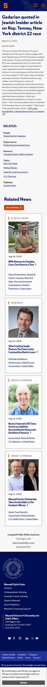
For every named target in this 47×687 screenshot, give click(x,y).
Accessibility (22, 655)
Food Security (21, 511)
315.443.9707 (23, 546)
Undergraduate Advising (15, 592)
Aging (11, 511)
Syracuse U (37, 658)
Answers (8, 587)
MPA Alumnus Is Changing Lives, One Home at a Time (21, 263)
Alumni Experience (17, 274)
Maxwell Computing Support (17, 608)
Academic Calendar (8, 655)
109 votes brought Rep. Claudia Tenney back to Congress (23, 110)
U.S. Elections (10, 176)
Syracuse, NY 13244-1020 (18, 624)
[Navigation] (35, 5)
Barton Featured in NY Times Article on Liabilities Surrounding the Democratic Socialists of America (22, 428)
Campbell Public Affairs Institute (18, 154)
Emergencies (33, 655)
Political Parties (10, 167)
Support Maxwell (12, 600)
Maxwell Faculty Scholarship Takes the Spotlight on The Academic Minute (22, 502)
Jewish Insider (10, 185)
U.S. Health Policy (16, 518)
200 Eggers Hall (12, 621)
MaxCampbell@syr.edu (23, 542)
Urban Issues (25, 288)
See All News (12, 207)
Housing (20, 277)
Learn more (21, 676)
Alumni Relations (11, 604)
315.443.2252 (12, 627)
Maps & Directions (8, 658)
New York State (11, 163)
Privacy (28, 658)
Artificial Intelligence (17, 358)
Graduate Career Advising (16, 596)
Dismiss (23, 682)
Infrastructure (14, 362)
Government (14, 437)
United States (27, 365)
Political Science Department (17, 145)
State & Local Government (16, 172)
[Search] (43, 5)
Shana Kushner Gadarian (15, 135)
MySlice (20, 658)
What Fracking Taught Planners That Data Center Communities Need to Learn (22, 349)
